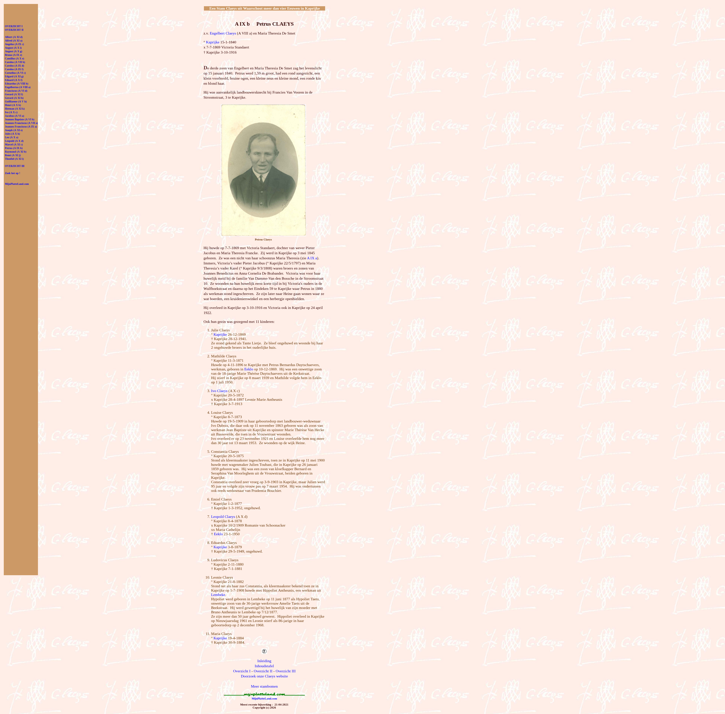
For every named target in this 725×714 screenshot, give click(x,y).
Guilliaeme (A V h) (16, 101)
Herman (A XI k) (15, 108)
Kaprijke (212, 42)
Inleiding (264, 661)
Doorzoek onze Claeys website (264, 676)
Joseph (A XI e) (14, 130)
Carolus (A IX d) (14, 65)
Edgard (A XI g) (14, 76)
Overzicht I (242, 671)
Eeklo (248, 369)
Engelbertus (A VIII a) (18, 87)
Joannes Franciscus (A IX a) (21, 126)
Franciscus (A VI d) (16, 90)
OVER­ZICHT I (13, 26)
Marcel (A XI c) (14, 144)
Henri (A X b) (13, 105)
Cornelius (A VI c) (15, 72)
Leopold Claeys (223, 516)
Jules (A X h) (12, 133)
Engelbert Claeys (223, 33)
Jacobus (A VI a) (14, 115)
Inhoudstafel (264, 666)
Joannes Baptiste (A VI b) (19, 119)
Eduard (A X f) (13, 80)
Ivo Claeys (219, 391)
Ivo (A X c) (11, 112)
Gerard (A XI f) (14, 94)
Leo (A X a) (11, 137)
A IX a (312, 258)
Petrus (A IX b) (14, 148)
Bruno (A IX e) (13, 55)
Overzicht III (286, 671)
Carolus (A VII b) (15, 62)
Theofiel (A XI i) (14, 158)
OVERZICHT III (14, 166)
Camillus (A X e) (14, 58)
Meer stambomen (264, 686)
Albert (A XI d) (14, 37)
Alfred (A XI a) (13, 40)
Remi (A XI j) (13, 155)
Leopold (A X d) (14, 141)
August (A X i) (13, 47)
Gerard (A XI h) (14, 98)
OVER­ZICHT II (14, 29)
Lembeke (218, 595)
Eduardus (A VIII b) (16, 83)
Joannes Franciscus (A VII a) (21, 123)
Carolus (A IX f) (14, 69)
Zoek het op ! (12, 173)
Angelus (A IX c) (14, 44)
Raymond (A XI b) (15, 151)
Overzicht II (263, 671)
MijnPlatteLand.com (264, 698)
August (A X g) (13, 51)
